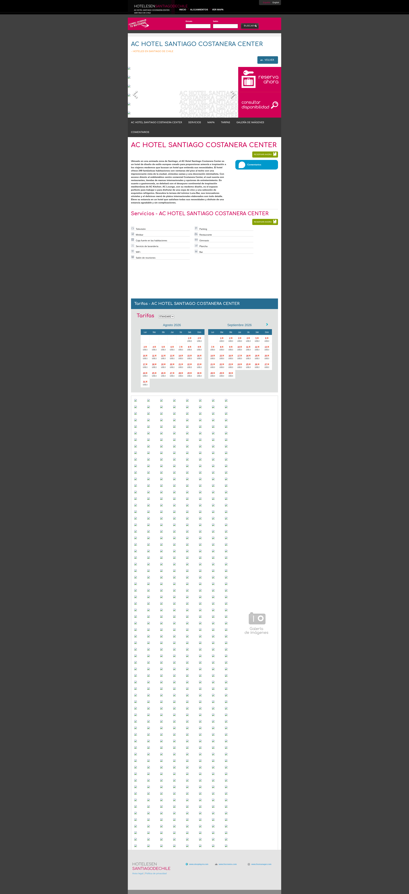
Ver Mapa (218, 9)
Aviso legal (137, 873)
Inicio (182, 9)
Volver (269, 60)
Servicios (194, 122)
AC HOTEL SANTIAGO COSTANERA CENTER (156, 122)
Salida (215, 21)
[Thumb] (139, 400)
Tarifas (225, 122)
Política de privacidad (156, 873)
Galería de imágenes (250, 122)
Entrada (189, 21)
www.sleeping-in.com (198, 864)
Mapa (211, 122)
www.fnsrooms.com (228, 864)
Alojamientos (199, 9)
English (276, 2)
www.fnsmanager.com (261, 864)
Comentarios (140, 132)
